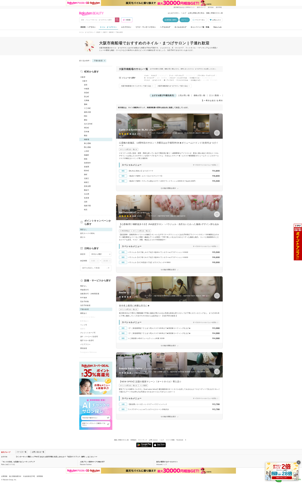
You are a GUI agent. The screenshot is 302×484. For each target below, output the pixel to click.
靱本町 (86, 171)
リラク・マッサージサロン (146, 27)
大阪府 (98, 32)
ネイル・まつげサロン (108, 27)
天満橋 (86, 100)
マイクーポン (200, 20)
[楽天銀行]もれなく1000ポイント (184, 7)
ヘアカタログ (165, 27)
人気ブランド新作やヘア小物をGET (92, 462)
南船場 (111, 32)
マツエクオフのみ (182, 80)
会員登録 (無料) (171, 20)
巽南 (85, 159)
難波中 (86, 190)
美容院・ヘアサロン (88, 27)
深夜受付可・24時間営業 (89, 294)
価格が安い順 (199, 95)
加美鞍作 (87, 163)
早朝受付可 (84, 290)
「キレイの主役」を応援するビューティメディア (18, 462)
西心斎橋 (87, 147)
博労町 (86, 128)
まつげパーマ (156, 80)
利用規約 (133, 440)
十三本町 (87, 108)
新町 (85, 174)
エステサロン (126, 27)
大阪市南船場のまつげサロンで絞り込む (172, 86)
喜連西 (86, 167)
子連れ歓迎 (98, 61)
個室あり (83, 313)
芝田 (85, 85)
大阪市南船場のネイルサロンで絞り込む (136, 86)
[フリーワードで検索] (117, 19)
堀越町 (86, 155)
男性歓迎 (83, 348)
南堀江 (86, 182)
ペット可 (83, 325)
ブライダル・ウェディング (206, 75)
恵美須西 (87, 186)
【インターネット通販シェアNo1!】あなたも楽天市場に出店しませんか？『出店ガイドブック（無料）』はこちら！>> (56, 457)
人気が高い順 (184, 95)
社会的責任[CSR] (29, 476)
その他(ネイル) (194, 78)
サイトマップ (142, 440)
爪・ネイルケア (149, 78)
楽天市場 (219, 7)
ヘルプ (183, 13)
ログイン (184, 20)
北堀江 (86, 178)
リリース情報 (170, 440)
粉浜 (85, 210)
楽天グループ (201, 7)
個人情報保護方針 (15, 476)
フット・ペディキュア (176, 75)
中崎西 (86, 89)
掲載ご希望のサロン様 (214, 13)
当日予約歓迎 (85, 305)
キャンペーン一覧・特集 (200, 27)
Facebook (179, 440)
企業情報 (4, 476)
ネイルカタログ (180, 27)
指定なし (83, 286)
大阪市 (105, 32)
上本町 (86, 151)
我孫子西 (87, 206)
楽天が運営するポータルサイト (167, 462)
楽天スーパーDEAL (87, 233)
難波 (85, 135)
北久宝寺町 (88, 124)
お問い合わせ (153, 440)
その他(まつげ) (195, 80)
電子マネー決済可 (87, 340)
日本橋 (86, 132)
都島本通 (87, 112)
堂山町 (86, 96)
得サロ (82, 237)
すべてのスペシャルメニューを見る (204, 165)
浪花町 (86, 93)
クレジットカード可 (88, 333)
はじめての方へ (173, 13)
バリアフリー (85, 344)
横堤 (85, 120)
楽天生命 (211, 7)
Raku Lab (218, 27)
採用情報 (40, 476)
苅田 (85, 202)
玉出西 (86, 194)
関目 (85, 116)
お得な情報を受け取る (196, 13)
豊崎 (85, 104)
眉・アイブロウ (169, 80)
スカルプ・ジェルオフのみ (178, 78)
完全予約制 (84, 301)
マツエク (147, 80)
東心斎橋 (87, 143)
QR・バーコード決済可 (89, 337)
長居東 (86, 198)
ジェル (146, 75)
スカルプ (154, 75)
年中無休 (83, 298)
